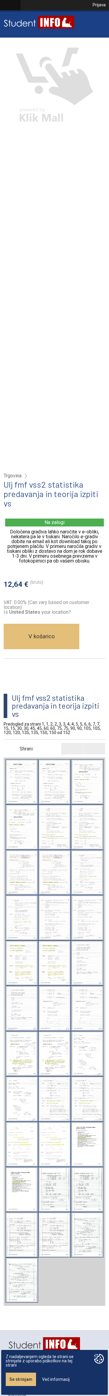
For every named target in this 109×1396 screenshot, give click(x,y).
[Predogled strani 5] (87, 872)
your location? (40, 612)
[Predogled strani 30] (54, 1008)
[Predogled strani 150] (87, 1234)
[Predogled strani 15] (87, 963)
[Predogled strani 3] (54, 827)
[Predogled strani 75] (54, 1098)
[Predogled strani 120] (54, 1189)
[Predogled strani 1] (21, 781)
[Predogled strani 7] (21, 963)
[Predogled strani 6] (54, 917)
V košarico (41, 636)
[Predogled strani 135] (21, 1234)
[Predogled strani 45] (21, 1053)
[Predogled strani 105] (87, 1144)
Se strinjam (20, 1379)
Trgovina (12, 475)
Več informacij (56, 1379)
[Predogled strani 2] (87, 781)
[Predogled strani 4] (21, 872)
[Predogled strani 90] (21, 1144)
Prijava (99, 5)
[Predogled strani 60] (87, 1053)
